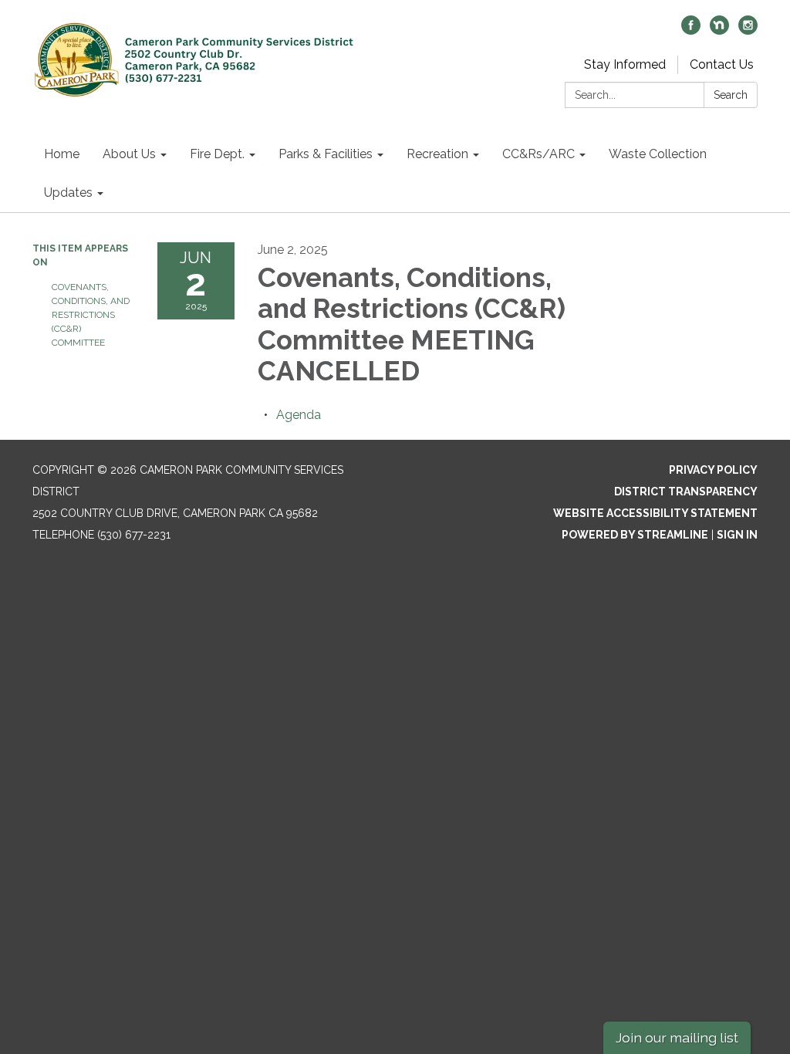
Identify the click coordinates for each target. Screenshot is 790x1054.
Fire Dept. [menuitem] (217, 154)
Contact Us (722, 64)
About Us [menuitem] (129, 154)
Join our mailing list (677, 1037)
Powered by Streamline (635, 535)
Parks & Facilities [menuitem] (326, 154)
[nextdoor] (719, 30)
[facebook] (691, 30)
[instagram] (748, 30)
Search (731, 95)
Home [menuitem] (61, 154)
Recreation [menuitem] (437, 154)
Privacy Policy (713, 470)
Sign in (737, 535)
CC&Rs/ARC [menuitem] (538, 154)
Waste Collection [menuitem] (658, 154)
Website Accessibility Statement (655, 513)
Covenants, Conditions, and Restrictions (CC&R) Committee (91, 315)
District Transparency (686, 491)
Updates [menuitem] (68, 192)
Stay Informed (625, 64)
